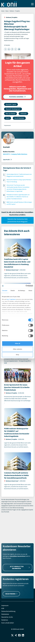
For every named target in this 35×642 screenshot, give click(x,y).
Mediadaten (5, 614)
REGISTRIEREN (10, 594)
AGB (2, 608)
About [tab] (30, 290)
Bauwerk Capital (11, 104)
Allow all (17, 343)
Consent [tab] (4, 290)
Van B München (19, 118)
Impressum (7, 125)
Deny (17, 354)
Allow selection (17, 349)
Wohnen (12, 11)
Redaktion (4, 620)
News (7, 11)
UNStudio (23, 114)
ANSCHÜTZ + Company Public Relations (15, 154)
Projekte (17, 11)
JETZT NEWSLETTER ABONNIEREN (17, 567)
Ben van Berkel (10, 114)
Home (2, 11)
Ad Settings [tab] (21, 290)
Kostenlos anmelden (16, 97)
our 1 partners (11, 299)
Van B (7, 118)
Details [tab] (13, 290)
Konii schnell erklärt (7, 623)
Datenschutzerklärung (8, 611)
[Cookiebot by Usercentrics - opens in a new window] (25, 286)
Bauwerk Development (13, 109)
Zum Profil (6, 159)
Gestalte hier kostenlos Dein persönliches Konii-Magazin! (17, 220)
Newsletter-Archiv (7, 617)
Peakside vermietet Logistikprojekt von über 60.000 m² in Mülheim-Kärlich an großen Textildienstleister (18, 197)
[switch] (30, 325)
